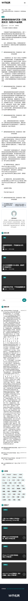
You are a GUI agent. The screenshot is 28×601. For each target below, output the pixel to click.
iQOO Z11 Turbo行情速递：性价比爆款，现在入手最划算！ (11, 458)
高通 (14, 499)
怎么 (23, 485)
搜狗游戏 (15, 28)
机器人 (4, 494)
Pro (9, 477)
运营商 (4, 499)
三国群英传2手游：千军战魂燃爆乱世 (14, 287)
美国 (4, 497)
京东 (23, 480)
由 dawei (6, 25)
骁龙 (10, 499)
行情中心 (5, 509)
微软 (18, 485)
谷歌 (23, 497)
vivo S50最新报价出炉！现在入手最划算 (11, 464)
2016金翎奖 (5, 28)
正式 (10, 494)
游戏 (14, 494)
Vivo (4, 480)
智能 (9, 491)
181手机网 (6, 2)
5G (3, 474)
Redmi (20, 477)
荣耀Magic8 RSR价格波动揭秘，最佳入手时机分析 (11, 448)
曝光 (20, 491)
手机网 (22, 588)
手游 (3, 16)
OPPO (4, 477)
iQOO (21, 474)
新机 (24, 488)
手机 (9, 488)
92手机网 (14, 588)
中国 (18, 480)
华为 (4, 485)
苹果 (13, 497)
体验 (11, 483)
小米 (13, 485)
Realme (14, 477)
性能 (4, 488)
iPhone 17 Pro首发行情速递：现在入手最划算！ (11, 453)
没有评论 (17, 25)
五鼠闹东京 (10, 28)
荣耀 (18, 497)
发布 (9, 485)
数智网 (18, 488)
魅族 (19, 499)
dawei (14, 218)
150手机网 (18, 588)
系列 (24, 494)
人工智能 (5, 483)
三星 (14, 480)
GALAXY (9, 474)
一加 (9, 480)
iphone (15, 474)
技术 (13, 488)
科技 (19, 494)
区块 (20, 483)
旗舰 (4, 491)
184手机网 (9, 588)
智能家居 (14, 491)
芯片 (9, 497)
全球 (15, 483)
